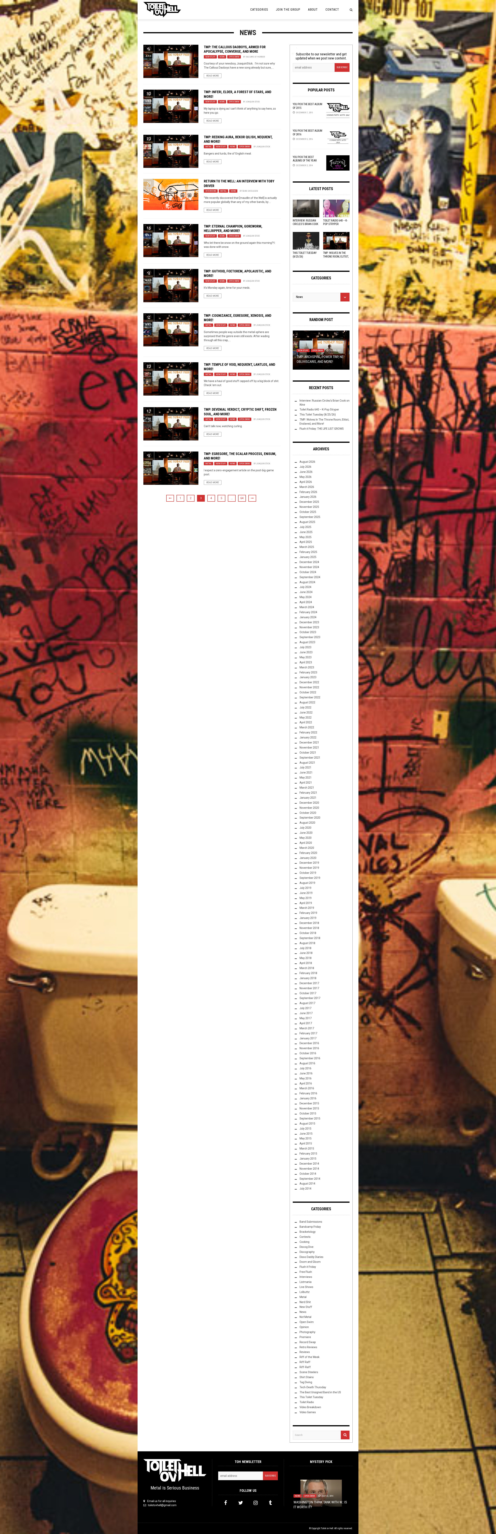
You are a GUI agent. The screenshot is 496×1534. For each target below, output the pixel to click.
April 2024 (306, 602)
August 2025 (307, 522)
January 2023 (308, 677)
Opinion (304, 1327)
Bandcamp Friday (310, 1226)
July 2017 (305, 1008)
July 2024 (305, 587)
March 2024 (307, 607)
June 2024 (306, 592)
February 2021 (308, 792)
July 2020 (305, 827)
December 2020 (309, 802)
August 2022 (307, 702)
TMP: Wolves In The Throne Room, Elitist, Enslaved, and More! (336, 256)
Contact (332, 9)
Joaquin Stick (253, 101)
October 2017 (308, 993)
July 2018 (305, 948)
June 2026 (306, 471)
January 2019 (308, 917)
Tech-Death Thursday (313, 1387)
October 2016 (308, 1053)
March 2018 (307, 968)
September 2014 (310, 1178)
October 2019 (308, 872)
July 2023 (305, 647)
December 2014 (309, 1163)
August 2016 (307, 1063)
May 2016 (306, 1078)
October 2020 (308, 812)
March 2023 (307, 667)
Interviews (210, 191)
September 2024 (310, 577)
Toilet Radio (307, 1402)
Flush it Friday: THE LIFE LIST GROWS (322, 428)
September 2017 (310, 998)
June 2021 (306, 772)
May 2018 (306, 958)
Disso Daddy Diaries (311, 1256)
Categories (259, 9)
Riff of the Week (309, 1357)
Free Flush (306, 1271)
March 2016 (307, 1088)
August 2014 (307, 1183)
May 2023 (306, 657)
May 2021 (306, 777)
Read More (212, 75)
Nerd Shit (305, 1302)
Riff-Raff (305, 1367)
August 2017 (307, 1003)
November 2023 (309, 627)
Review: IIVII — (313, 362)
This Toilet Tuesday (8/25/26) (318, 414)
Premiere (305, 1337)
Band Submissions (311, 1221)
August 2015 (307, 1123)
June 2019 (306, 892)
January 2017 (308, 1038)
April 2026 (306, 481)
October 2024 (308, 572)
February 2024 (308, 612)
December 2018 (309, 923)
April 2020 (306, 842)
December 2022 (309, 682)
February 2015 (308, 1153)
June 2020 (306, 832)
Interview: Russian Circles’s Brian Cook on (305, 224)
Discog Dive (306, 1246)
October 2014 (308, 1173)
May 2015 (306, 1138)
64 (242, 498)
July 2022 (305, 707)
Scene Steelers (309, 1372)
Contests (305, 1236)
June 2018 (306, 953)
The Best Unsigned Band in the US (320, 1392)
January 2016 (308, 1098)
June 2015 (306, 1133)
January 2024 (308, 617)
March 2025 (307, 547)
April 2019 (306, 903)
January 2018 (308, 978)
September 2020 (310, 817)
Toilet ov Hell (327, 1528)
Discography (307, 1251)
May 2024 (306, 597)
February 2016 (308, 1093)
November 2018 (309, 928)
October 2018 (308, 933)
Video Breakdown (310, 1407)
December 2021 (309, 742)
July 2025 (305, 527)
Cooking (304, 1241)
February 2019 (308, 912)
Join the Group (288, 9)
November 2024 (309, 567)
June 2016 (306, 1073)
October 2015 (308, 1113)
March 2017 (307, 1028)
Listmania (306, 1281)
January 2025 (308, 557)
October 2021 (308, 752)
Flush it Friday (308, 1266)
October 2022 (308, 692)
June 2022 (306, 712)
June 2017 (306, 1013)
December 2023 (309, 622)
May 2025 (306, 537)
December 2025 (309, 501)
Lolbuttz (305, 1292)
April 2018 (306, 963)
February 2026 (308, 492)
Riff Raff (305, 1362)
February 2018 (308, 973)
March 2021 (307, 787)
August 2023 (307, 642)
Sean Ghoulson (250, 191)
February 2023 (308, 672)
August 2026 (307, 461)
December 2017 (309, 983)
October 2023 (308, 632)
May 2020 (306, 837)
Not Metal (303, 355)
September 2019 (310, 877)
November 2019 (309, 867)
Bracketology (308, 1231)
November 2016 (309, 1048)
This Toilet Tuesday (311, 1397)
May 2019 (306, 898)
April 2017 (306, 1023)
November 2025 (309, 506)
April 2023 (306, 662)
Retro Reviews (308, 1347)
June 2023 (306, 652)
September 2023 (310, 637)
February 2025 (308, 552)
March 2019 (307, 907)
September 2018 (310, 938)
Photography (307, 1332)
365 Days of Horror (255, 57)
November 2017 (309, 988)
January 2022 (308, 737)
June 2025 (306, 532)
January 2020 (308, 857)
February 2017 (308, 1033)
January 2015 (308, 1158)
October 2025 (308, 511)
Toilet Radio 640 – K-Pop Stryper (319, 409)
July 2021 (305, 767)
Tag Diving (306, 1382)
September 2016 (310, 1058)
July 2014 (305, 1188)
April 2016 (306, 1083)
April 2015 (306, 1143)
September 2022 (310, 697)
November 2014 (309, 1168)
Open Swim (234, 57)
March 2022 (307, 727)
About (313, 9)
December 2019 (309, 862)
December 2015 (309, 1103)
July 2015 (305, 1128)
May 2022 (306, 717)
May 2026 (306, 476)
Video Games (308, 1412)
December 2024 (309, 562)
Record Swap (308, 1342)
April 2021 (306, 782)
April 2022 (306, 722)
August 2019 (307, 882)
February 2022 (308, 732)
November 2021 (309, 747)
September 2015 (310, 1118)
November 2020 (309, 807)
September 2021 (310, 757)
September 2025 (310, 516)
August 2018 (307, 943)
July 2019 (305, 887)
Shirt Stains (307, 1377)
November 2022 (309, 687)
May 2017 (306, 1018)
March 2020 (307, 847)
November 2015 (309, 1108)
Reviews (317, 355)
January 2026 (308, 496)
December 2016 (309, 1043)
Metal (208, 146)
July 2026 (305, 466)
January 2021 (308, 797)
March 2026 (307, 486)
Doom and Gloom (310, 1261)
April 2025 (306, 541)
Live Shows (306, 1286)
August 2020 (307, 822)
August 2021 (307, 762)
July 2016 (305, 1068)
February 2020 (308, 852)
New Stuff (210, 57)
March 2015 (307, 1148)
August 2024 (307, 582)
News (222, 57)
